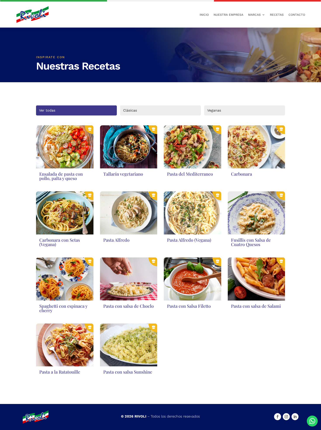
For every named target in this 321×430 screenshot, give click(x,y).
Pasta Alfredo (116, 240)
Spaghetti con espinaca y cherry (63, 308)
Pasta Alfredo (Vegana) (189, 240)
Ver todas (47, 110)
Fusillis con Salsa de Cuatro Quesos (251, 242)
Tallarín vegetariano (123, 174)
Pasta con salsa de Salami (256, 306)
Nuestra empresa (228, 14)
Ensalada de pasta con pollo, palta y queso (61, 176)
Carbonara (241, 174)
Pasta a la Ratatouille (59, 372)
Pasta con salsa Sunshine (127, 372)
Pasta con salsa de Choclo (128, 306)
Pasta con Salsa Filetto (189, 306)
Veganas (214, 110)
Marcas (254, 14)
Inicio (204, 14)
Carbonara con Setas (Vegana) (59, 242)
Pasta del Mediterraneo (190, 174)
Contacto (296, 14)
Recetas (277, 14)
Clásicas (130, 110)
